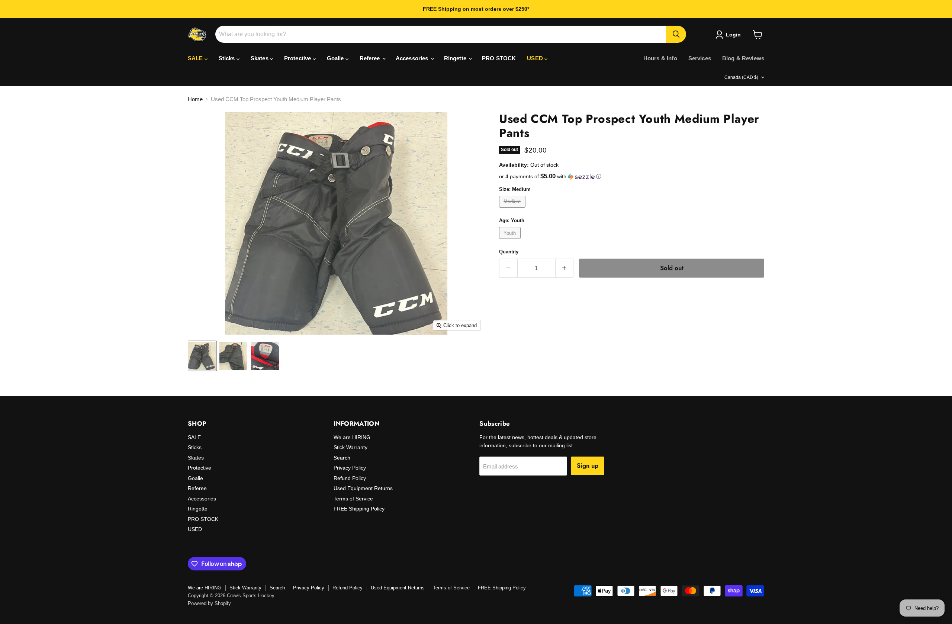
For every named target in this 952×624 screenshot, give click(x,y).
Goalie (336, 58)
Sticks (228, 58)
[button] (631, 176)
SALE (196, 58)
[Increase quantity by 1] (565, 268)
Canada (741, 77)
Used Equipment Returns (363, 488)
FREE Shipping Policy (359, 509)
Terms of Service (353, 499)
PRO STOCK (499, 58)
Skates (260, 58)
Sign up (587, 465)
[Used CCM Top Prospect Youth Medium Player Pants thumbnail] (201, 356)
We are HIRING (352, 437)
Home (195, 99)
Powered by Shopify (209, 603)
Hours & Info (660, 58)
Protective (298, 58)
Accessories (413, 58)
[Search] (676, 34)
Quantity (508, 252)
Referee (371, 58)
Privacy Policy (350, 468)
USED (535, 58)
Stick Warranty (350, 447)
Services (699, 58)
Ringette (456, 58)
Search (342, 458)
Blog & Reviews (743, 58)
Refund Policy (350, 478)
